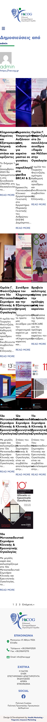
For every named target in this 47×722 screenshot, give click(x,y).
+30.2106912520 (28, 648)
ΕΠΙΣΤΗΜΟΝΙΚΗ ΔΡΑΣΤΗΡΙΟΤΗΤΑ (23, 676)
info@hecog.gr (23, 657)
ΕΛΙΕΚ (23, 674)
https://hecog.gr (9, 71)
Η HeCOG (23, 671)
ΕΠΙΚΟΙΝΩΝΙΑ (23, 684)
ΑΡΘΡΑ (23, 681)
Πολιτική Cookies (23, 703)
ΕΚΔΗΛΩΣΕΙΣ (23, 679)
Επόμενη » (28, 604)
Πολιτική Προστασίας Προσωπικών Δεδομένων (23, 707)
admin (3, 43)
